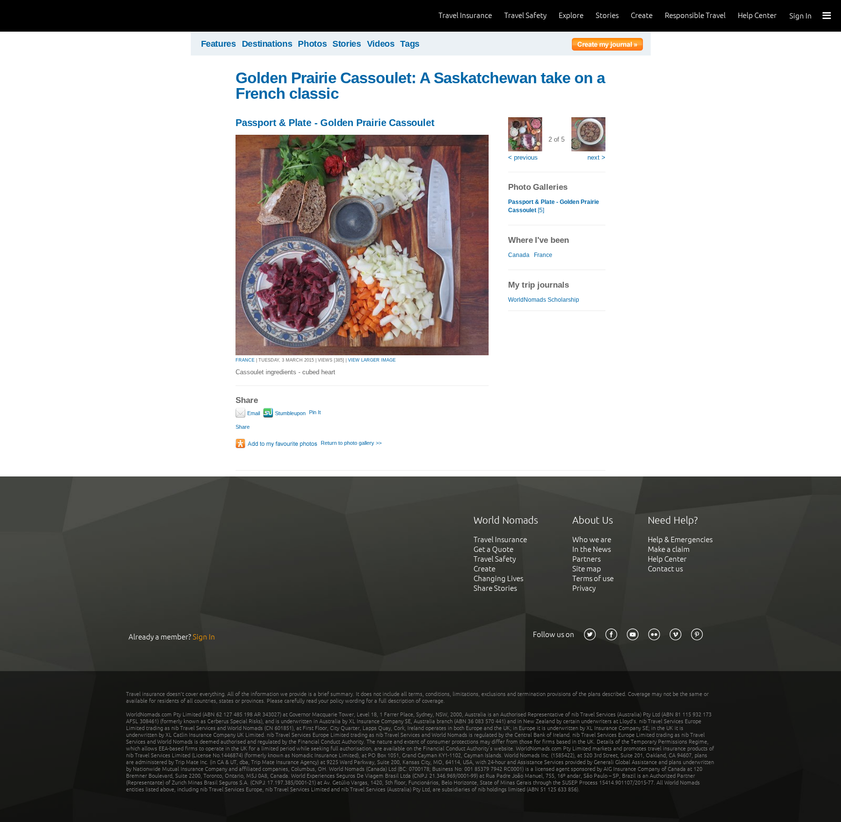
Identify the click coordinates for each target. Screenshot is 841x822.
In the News (591, 549)
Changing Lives (498, 578)
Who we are (591, 539)
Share (243, 427)
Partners (586, 559)
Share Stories (495, 588)
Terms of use (593, 578)
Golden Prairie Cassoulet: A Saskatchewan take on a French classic (420, 85)
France (543, 255)
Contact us (665, 569)
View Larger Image (372, 360)
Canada (519, 255)
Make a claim (669, 549)
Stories (607, 15)
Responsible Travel (695, 15)
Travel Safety (525, 15)
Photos (312, 44)
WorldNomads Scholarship (543, 299)
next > (596, 157)
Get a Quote (493, 549)
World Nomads (51, 16)
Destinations (267, 44)
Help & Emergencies (680, 539)
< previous (523, 157)
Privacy (584, 588)
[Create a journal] (607, 46)
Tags (410, 44)
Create (642, 15)
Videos (381, 44)
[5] (553, 206)
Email (253, 413)
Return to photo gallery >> (351, 443)
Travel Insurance (465, 15)
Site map (586, 569)
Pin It (315, 412)
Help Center (757, 15)
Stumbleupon (290, 413)
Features (218, 44)
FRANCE (245, 360)
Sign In (800, 16)
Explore (571, 15)
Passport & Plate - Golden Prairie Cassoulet (335, 122)
